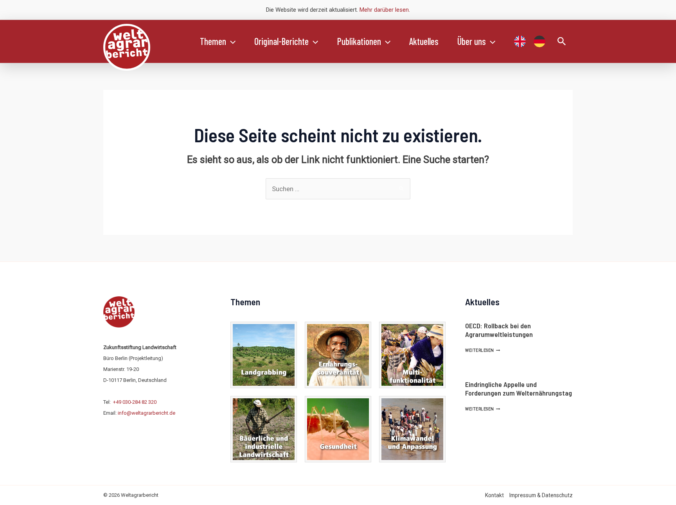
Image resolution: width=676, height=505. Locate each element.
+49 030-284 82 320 (134, 402)
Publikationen (359, 41)
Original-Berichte (281, 41)
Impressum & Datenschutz (541, 495)
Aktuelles (424, 41)
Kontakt (494, 495)
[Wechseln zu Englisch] (520, 41)
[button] (231, 41)
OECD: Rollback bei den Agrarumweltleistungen (499, 329)
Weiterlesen (482, 350)
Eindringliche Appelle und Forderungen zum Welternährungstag (518, 388)
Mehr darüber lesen (384, 9)
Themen (213, 41)
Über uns (471, 41)
